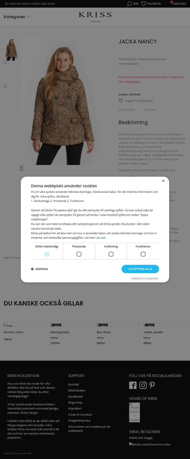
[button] (39, 269)
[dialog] (95, 229)
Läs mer (101, 237)
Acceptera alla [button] (140, 269)
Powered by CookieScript (145, 278)
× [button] (163, 180)
